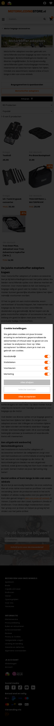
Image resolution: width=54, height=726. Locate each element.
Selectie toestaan (27, 389)
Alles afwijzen (27, 382)
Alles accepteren (27, 396)
